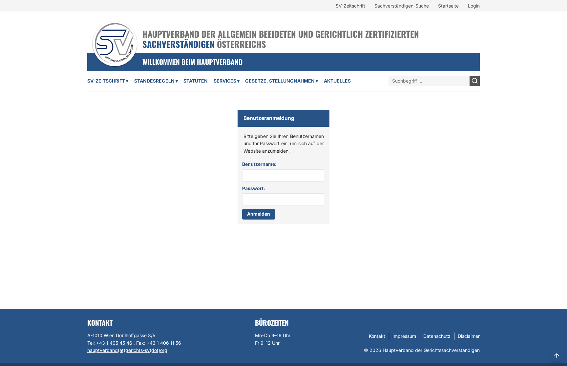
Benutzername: (259, 164)
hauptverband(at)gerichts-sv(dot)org (127, 350)
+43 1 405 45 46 (114, 343)
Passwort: (253, 188)
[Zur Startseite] (115, 35)
